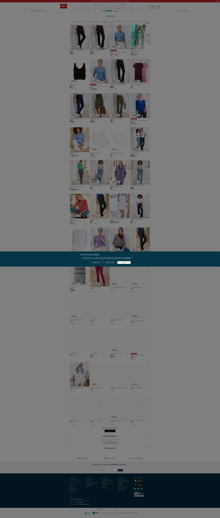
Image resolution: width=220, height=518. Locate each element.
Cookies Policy (127, 258)
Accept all (124, 262)
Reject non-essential (110, 262)
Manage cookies (96, 262)
